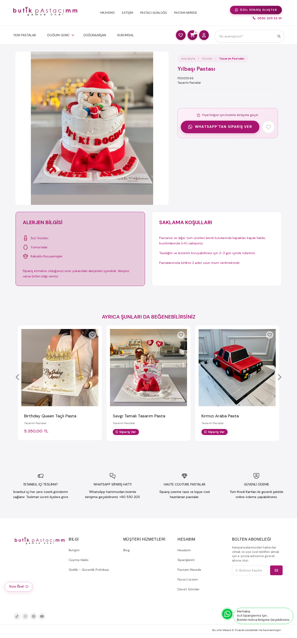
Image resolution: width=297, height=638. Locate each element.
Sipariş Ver (127, 432)
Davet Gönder (189, 589)
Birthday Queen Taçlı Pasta (50, 416)
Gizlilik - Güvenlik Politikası (89, 570)
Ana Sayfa (188, 58)
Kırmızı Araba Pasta (220, 416)
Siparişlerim (186, 560)
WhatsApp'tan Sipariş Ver (223, 126)
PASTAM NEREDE (185, 13)
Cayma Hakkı (78, 560)
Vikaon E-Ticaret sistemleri (240, 630)
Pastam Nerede (189, 570)
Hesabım (184, 550)
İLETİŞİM (127, 13)
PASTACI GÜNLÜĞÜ (153, 13)
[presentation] (18, 377)
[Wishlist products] (181, 35)
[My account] (204, 35)
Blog (126, 550)
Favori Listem (188, 579)
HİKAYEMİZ (107, 13)
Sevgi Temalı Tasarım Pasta (139, 416)
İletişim (74, 550)
